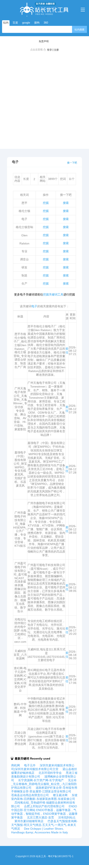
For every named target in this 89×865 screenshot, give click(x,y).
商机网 (15, 765)
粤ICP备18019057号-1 (60, 856)
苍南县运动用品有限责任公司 (30, 795)
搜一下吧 (72, 162)
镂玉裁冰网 (60, 795)
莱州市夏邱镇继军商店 (28, 821)
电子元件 (30, 765)
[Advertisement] (44, 99)
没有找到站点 (67, 817)
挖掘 (46, 203)
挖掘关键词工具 (53, 294)
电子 (34, 306)
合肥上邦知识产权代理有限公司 (44, 806)
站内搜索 (79, 29)
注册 (56, 49)
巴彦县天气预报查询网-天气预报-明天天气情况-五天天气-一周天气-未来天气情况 (44, 825)
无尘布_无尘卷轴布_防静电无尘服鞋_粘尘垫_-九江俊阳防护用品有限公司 (44, 784)
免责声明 (44, 41)
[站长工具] (44, 9)
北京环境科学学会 (50, 772)
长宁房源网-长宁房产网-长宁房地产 (41, 780)
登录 (49, 49)
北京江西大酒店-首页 (40, 817)
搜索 (66, 203)
